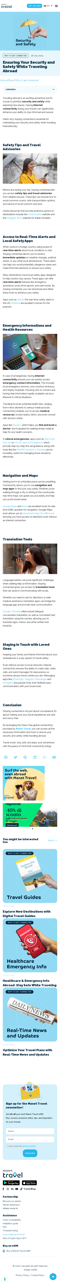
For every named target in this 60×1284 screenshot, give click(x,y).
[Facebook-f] (3, 1189)
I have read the (22, 1146)
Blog (10, 80)
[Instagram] (7, 1189)
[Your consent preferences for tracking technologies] (5, 1279)
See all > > (52, 840)
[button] (56, 5)
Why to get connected (15, 56)
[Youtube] (17, 1189)
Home (3, 80)
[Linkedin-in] (12, 1189)
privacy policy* (30, 1146)
